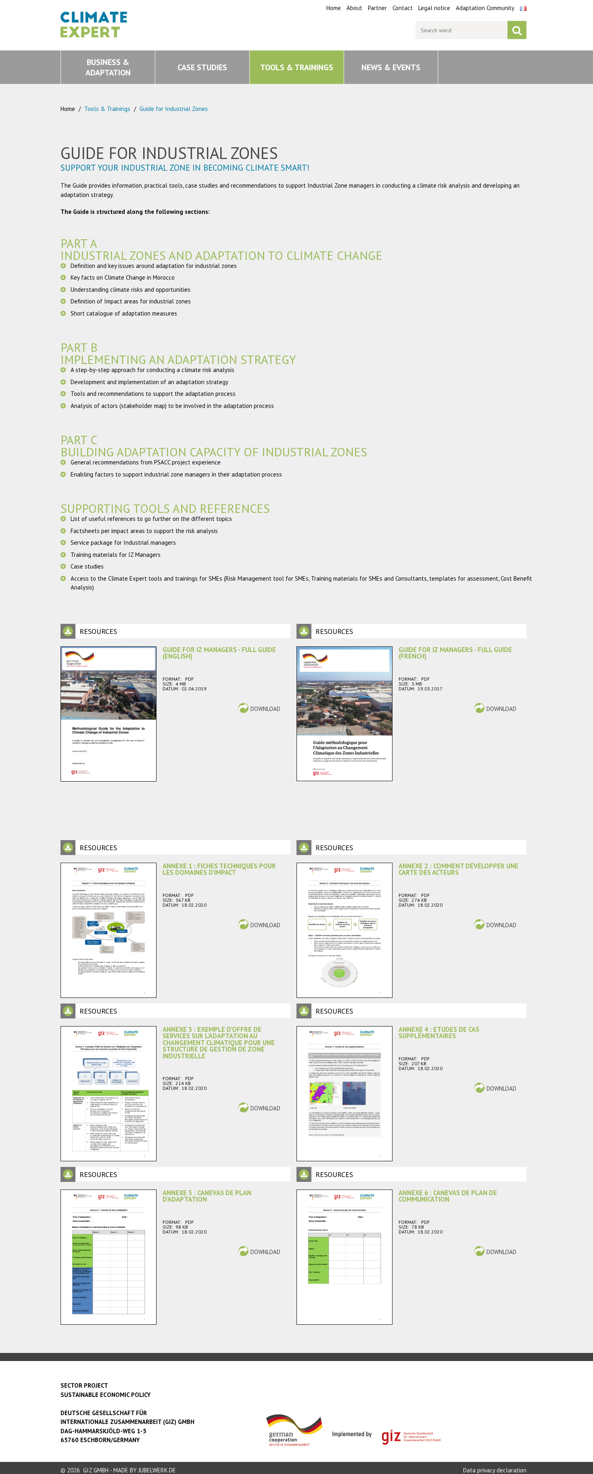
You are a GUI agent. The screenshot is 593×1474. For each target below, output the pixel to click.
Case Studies (202, 67)
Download (265, 709)
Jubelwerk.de (157, 1470)
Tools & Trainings (296, 67)
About (354, 8)
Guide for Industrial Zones (174, 109)
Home (333, 8)
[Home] (94, 16)
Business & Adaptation (108, 67)
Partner (377, 8)
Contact (403, 8)
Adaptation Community (485, 8)
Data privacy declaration (494, 1470)
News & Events (390, 67)
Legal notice (434, 8)
